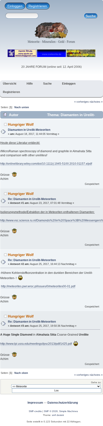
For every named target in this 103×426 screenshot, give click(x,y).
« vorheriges (81, 101)
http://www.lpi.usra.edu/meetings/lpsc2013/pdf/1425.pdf (36, 343)
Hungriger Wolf (21, 124)
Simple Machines (68, 411)
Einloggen (15, 6)
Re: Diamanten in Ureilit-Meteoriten (32, 199)
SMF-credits (35, 411)
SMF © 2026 (51, 411)
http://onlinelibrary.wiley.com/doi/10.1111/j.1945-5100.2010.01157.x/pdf (46, 163)
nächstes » (96, 101)
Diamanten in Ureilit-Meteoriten (29, 130)
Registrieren (38, 6)
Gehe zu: (96, 382)
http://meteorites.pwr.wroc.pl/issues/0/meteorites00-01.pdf (38, 286)
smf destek (58, 415)
